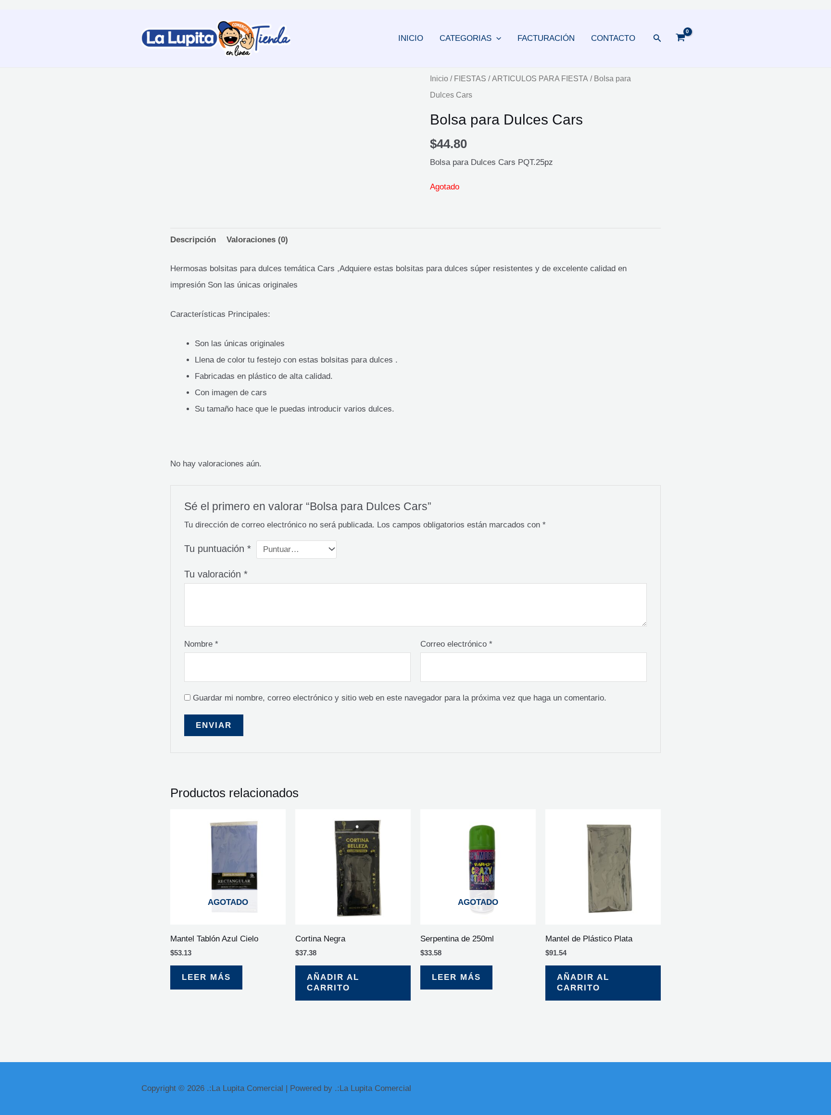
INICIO (410, 38)
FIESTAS (470, 79)
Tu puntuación (217, 548)
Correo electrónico (456, 644)
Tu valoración (216, 574)
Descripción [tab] (193, 239)
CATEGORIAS (465, 38)
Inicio (439, 79)
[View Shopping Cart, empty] (680, 38)
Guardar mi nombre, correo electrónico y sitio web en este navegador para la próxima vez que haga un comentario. (399, 697)
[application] (496, 38)
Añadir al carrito (333, 982)
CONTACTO (613, 38)
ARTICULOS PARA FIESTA (540, 79)
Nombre (201, 644)
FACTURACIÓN (546, 38)
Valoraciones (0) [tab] (257, 239)
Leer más (206, 977)
